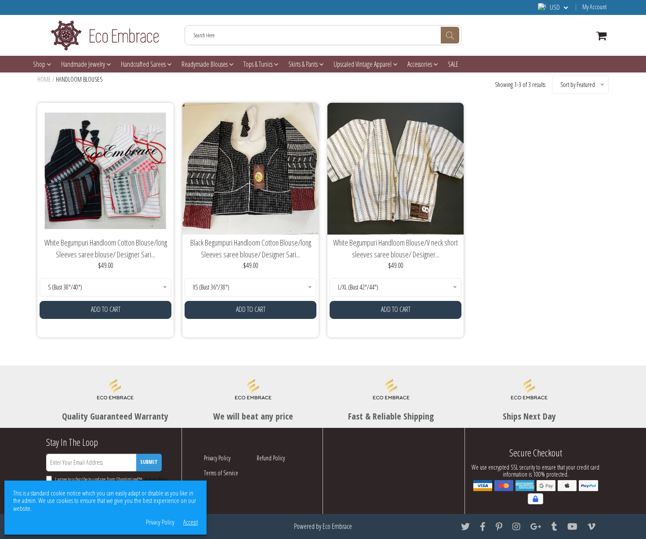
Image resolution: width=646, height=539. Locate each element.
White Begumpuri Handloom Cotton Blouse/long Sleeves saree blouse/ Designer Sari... (105, 248)
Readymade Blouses (205, 64)
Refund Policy (271, 458)
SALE (453, 64)
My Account (594, 7)
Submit (149, 462)
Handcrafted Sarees (144, 64)
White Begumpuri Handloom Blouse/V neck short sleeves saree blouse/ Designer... (395, 248)
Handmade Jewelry (83, 64)
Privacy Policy (217, 458)
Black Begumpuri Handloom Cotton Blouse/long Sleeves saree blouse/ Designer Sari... (250, 248)
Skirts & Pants (303, 64)
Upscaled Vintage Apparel (363, 64)
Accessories (420, 64)
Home (44, 79)
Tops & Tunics (258, 64)
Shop (40, 64)
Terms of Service (221, 473)
